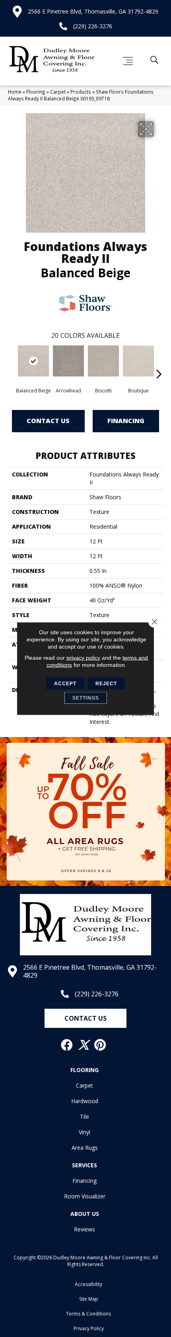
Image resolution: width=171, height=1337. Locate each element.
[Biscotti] (103, 360)
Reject (106, 683)
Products (80, 91)
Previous (12, 362)
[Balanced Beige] (33, 360)
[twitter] (84, 1045)
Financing (125, 420)
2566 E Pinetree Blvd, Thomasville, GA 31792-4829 (93, 11)
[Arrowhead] (68, 360)
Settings (85, 698)
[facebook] (67, 1045)
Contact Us (48, 420)
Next (159, 362)
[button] (85, 1018)
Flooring (35, 91)
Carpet (58, 91)
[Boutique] (138, 360)
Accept (65, 683)
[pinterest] (100, 1045)
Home (14, 91)
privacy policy (83, 658)
